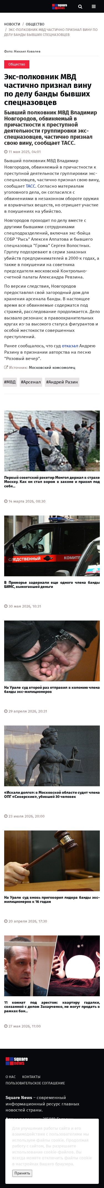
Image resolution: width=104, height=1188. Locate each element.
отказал (70, 345)
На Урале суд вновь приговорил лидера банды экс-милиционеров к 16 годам (52, 899)
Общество (35, 24)
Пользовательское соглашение (35, 1083)
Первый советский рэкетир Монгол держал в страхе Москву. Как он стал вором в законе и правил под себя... (52, 481)
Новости (12, 24)
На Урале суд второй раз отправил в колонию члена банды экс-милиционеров (52, 689)
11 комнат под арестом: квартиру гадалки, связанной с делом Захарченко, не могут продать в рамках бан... (52, 1006)
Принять (22, 1173)
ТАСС (30, 186)
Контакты (31, 1077)
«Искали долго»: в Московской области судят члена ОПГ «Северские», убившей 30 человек (52, 794)
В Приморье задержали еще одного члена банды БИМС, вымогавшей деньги (52, 584)
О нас (11, 1077)
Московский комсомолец (52, 367)
